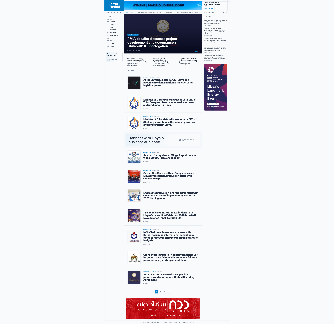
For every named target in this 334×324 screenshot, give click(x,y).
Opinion (112, 46)
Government (113, 30)
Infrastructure (114, 35)
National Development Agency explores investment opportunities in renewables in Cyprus (215, 40)
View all (197, 70)
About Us (192, 322)
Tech (111, 40)
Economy (112, 24)
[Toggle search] (108, 12)
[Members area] (111, 12)
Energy (111, 27)
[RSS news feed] (117, 12)
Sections (109, 16)
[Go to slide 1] (196, 51)
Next (169, 291)
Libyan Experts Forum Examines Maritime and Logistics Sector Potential (170, 12)
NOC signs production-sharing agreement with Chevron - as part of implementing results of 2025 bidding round (215, 31)
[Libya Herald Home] (114, 5)
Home (111, 19)
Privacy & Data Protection (170, 322)
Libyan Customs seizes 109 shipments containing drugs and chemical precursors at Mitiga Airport (215, 21)
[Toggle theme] (120, 12)
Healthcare (113, 32)
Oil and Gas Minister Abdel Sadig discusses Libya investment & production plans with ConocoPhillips (215, 57)
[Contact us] (114, 12)
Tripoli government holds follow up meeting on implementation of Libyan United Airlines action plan (215, 48)
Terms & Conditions (183, 322)
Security (112, 38)
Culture (112, 43)
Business (112, 21)
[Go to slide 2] (197, 51)
